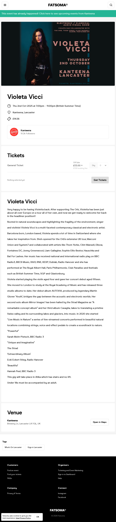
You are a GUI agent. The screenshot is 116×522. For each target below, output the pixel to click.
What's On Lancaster (13, 447)
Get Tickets (100, 180)
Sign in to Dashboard (66, 474)
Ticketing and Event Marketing (70, 470)
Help (60, 478)
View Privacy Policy (23, 518)
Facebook (62, 497)
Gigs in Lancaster (35, 447)
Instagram (62, 493)
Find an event (12, 470)
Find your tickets (14, 474)
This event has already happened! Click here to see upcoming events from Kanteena (48, 13)
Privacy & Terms (14, 493)
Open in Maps (99, 422)
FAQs (9, 478)
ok (37, 517)
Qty (93, 165)
